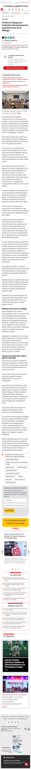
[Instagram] (19, 9)
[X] (12, 9)
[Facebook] (16, 9)
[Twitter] (3, 37)
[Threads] (9, 9)
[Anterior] (2, 552)
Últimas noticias (15, 606)
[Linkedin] (11, 37)
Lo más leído (15, 575)
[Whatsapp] (8, 37)
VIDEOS (15, 528)
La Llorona (26, 13)
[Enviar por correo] (13, 37)
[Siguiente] (29, 552)
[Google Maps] (25, 729)
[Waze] (29, 729)
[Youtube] (22, 9)
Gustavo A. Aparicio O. (11, 40)
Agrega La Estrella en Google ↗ (15, 68)
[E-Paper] (27, 2)
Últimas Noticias (16, 13)
